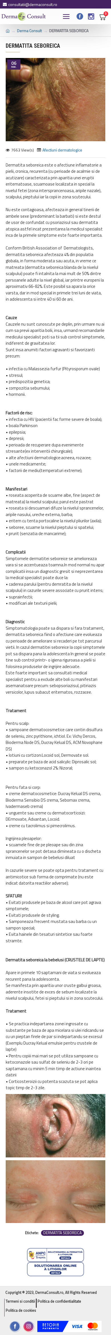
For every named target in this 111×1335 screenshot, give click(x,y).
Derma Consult (29, 31)
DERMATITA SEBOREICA (62, 1233)
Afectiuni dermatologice (62, 150)
